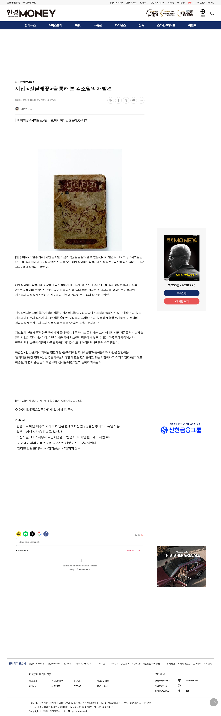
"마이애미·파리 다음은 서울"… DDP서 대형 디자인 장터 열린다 (56, 443)
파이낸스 (120, 25)
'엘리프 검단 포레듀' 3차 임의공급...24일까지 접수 (48, 448)
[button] (202, 13)
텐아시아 (33, 686)
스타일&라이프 (166, 25)
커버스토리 (55, 25)
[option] (169, 13)
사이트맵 (208, 663)
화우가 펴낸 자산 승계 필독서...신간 (39, 432)
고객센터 (197, 663)
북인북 (192, 25)
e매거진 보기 (182, 301)
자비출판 (180, 2)
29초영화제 (102, 686)
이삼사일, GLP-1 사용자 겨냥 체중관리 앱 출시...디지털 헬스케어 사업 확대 (64, 437)
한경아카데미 (103, 680)
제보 (191, 2)
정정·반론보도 (184, 663)
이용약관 (136, 663)
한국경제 (33, 680)
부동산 (98, 25)
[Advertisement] (110, 54)
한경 (116, 2)
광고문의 (125, 663)
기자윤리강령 (168, 663)
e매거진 (210, 2)
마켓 (78, 25)
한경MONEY (27, 81)
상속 (141, 25)
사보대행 (170, 2)
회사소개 (103, 663)
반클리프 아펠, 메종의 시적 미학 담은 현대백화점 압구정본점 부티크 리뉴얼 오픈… (69, 426)
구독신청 (201, 2)
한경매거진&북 (13, 2)
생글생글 (55, 686)
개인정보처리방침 (151, 663)
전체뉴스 (30, 25)
